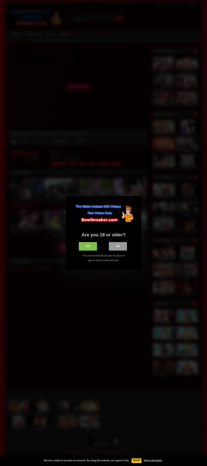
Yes (87, 246)
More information (153, 460)
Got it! (136, 460)
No (118, 246)
